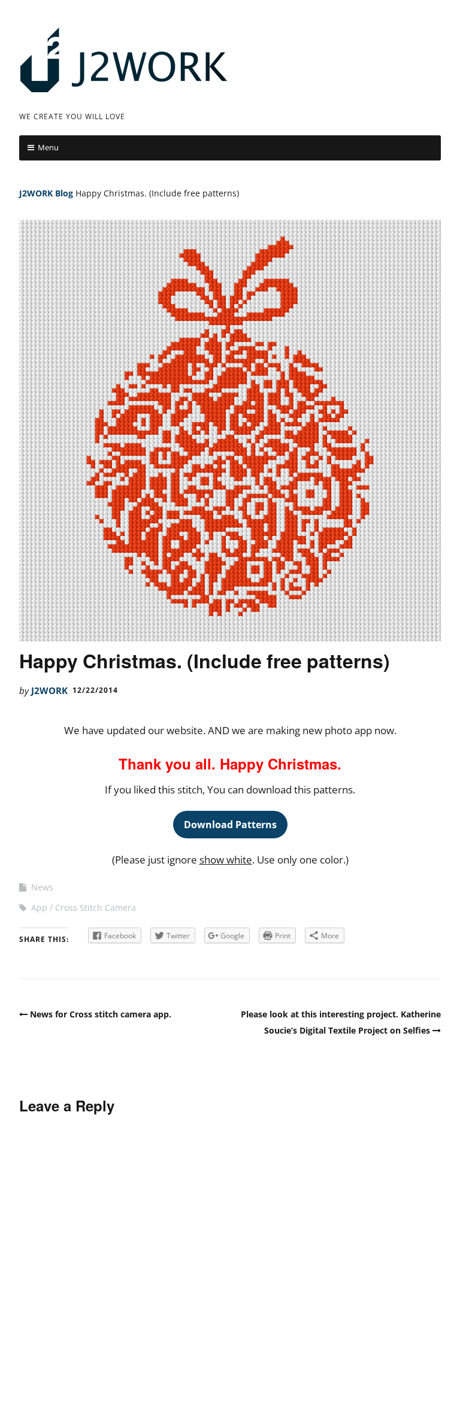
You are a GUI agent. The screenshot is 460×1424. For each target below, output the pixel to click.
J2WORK (36, 193)
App (39, 907)
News (42, 887)
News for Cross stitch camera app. (100, 1014)
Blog (64, 193)
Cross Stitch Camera (95, 907)
